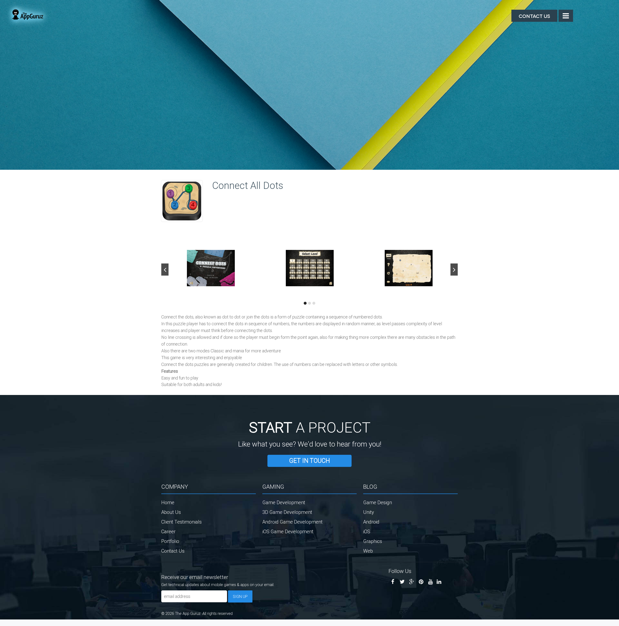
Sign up (240, 596)
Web (368, 551)
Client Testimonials (181, 522)
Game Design (377, 502)
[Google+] (411, 582)
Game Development (283, 502)
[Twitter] (402, 582)
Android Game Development (292, 522)
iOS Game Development (287, 531)
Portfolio (170, 541)
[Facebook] (393, 582)
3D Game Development (287, 512)
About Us (171, 512)
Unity (368, 512)
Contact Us (534, 16)
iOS (366, 531)
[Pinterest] (421, 582)
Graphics (372, 541)
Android (371, 522)
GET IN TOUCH (309, 460)
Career (168, 531)
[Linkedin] (439, 582)
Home (167, 502)
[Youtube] (430, 582)
